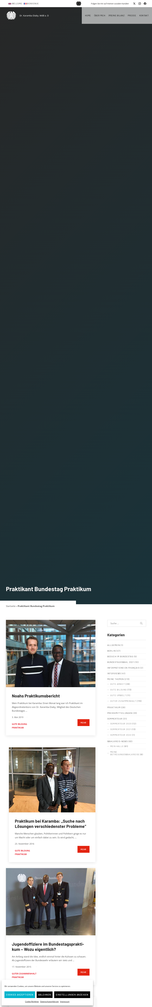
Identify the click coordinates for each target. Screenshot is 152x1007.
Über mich (99, 15)
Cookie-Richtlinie (32, 1001)
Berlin (111, 650)
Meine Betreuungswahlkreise (125, 753)
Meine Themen (115, 679)
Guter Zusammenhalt (24, 973)
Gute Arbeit (117, 684)
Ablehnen (44, 994)
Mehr (83, 722)
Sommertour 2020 (121, 723)
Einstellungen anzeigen (72, 994)
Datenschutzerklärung (49, 1001)
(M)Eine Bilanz (117, 15)
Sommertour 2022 (121, 735)
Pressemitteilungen (119, 713)
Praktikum (18, 727)
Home (88, 15)
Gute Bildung (19, 724)
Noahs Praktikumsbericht (36, 695)
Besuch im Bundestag (120, 656)
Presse (132, 15)
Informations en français (123, 667)
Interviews (114, 673)
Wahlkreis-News (117, 741)
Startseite (10, 606)
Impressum (64, 1001)
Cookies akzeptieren (19, 994)
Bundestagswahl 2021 (120, 662)
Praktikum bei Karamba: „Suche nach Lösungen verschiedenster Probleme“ (50, 823)
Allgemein (113, 645)
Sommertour (114, 718)
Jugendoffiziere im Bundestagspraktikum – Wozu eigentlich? (48, 946)
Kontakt (144, 15)
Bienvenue (33, 3)
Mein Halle (117, 746)
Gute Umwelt (118, 695)
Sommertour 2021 (120, 729)
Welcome (17, 3)
